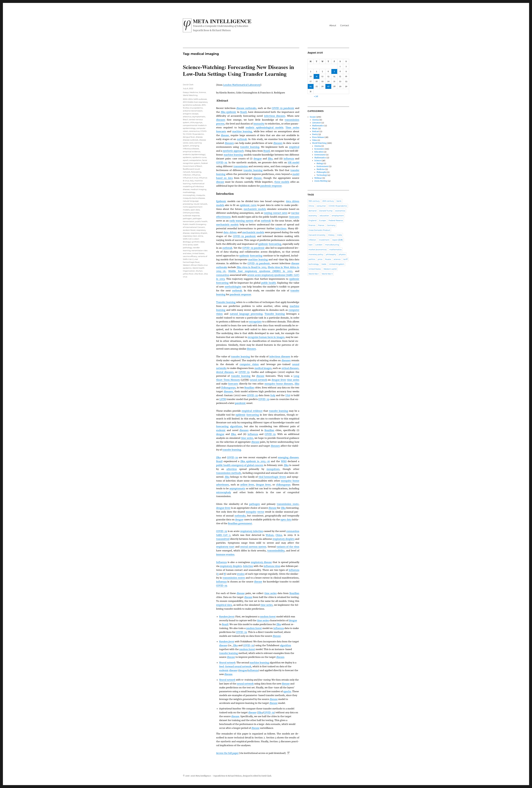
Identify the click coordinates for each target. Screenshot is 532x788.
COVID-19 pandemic (283, 108)
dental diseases (224, 372)
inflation (312, 240)
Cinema (315, 120)
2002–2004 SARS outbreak (195, 99)
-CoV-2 (223, 535)
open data (285, 519)
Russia (328, 259)
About (332, 25)
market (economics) (318, 249)
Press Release (318, 137)
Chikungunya (228, 387)
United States (198, 253)
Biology (320, 163)
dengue (258, 158)
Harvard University (317, 235)
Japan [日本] (337, 240)
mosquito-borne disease (194, 198)
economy (313, 215)
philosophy (331, 254)
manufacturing (332, 245)
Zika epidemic (228, 112)
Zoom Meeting (320, 181)
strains (241, 573)
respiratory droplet (198, 233)
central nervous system (253, 546)
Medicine (194, 92)
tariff (345, 259)
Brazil (243, 112)
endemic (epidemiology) (194, 154)
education (324, 215)
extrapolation (195, 160)
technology (314, 264)
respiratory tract (225, 546)
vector (260, 511)
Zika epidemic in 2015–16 (255, 461)
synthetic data (198, 242)
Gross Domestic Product (319, 230)
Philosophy (322, 172)
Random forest (226, 616)
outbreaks (240, 515)
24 (310, 86)
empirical (294, 147)
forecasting (275, 244)
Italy (272, 395)
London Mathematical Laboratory (241, 84)
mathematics (335, 249)
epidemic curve (248, 205)
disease (225, 135)
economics (340, 211)
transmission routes (234, 577)
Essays (186, 92)
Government (320, 155)
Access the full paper (227, 753)
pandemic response (271, 185)
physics (342, 254)
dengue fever (279, 379)
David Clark (188, 84)
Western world (330, 269)
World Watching (190, 95)
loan (311, 245)
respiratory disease (261, 562)
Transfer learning (226, 302)
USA (287, 395)
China (279, 535)
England (312, 220)
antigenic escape (190, 114)
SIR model (293, 162)
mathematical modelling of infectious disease (193, 186)
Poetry (315, 134)
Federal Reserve (336, 220)
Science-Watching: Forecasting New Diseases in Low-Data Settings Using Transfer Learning (238, 70)
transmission (240, 166)
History (331, 235)
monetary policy (316, 254)
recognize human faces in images (266, 337)
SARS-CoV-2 (188, 239)
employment (338, 215)
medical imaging (198, 189)
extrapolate (255, 321)
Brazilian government (240, 523)
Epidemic (221, 201)
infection (187, 175)
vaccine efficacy (190, 256)
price (320, 259)
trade (324, 264)
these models (281, 181)
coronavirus (222, 275)
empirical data (224, 605)
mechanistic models (255, 209)
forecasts (221, 131)
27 (328, 86)
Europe (322, 220)
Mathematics (318, 125)
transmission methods (228, 473)
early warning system (241, 220)
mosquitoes (273, 469)
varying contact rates (275, 213)
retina (200, 236)
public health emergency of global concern (239, 465)
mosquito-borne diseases (278, 383)
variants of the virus (288, 546)
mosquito (251, 511)
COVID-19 (221, 162)
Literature (316, 123)
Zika (270, 158)
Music (315, 128)
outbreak (242, 139)
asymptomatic (237, 488)
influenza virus (272, 566)
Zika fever (198, 274)
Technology (322, 175)
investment (324, 240)
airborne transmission (193, 111)
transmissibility (276, 550)
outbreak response (191, 215)
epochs (287, 691)
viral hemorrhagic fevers (272, 476)
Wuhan (270, 535)
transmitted (222, 539)
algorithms (236, 426)
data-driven (230, 232)
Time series (292, 127)
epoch (186, 160)
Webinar (318, 178)
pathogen (254, 504)
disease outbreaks (246, 108)
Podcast (315, 131)
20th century (328, 201)
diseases (220, 119)
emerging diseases (288, 457)
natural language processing (246, 313)
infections (280, 228)
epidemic (263, 244)
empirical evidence (252, 410)
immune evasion (225, 554)
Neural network (227, 662)
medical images (263, 368)
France (321, 225)
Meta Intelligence (222, 21)
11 (316, 76)
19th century (314, 201)
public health (268, 282)
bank (339, 201)
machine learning (242, 131)
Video (314, 140)
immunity (258, 123)
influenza (289, 158)
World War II (327, 274)
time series (293, 379)
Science (202, 92)
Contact (344, 25)
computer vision (249, 364)
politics (312, 259)
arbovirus (231, 469)
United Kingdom (336, 264)
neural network (258, 379)
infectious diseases (274, 115)
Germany (331, 225)
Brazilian (249, 387)
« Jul (316, 96)
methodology (189, 192)
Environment (322, 166)
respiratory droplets (284, 539)
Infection (248, 566)
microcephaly (223, 492)
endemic (221, 430)
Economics (319, 149)
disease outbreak (190, 140)
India (339, 235)
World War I (314, 274)
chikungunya (283, 484)
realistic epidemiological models (264, 127)
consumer (321, 206)
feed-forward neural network (235, 666)
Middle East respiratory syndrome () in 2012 (260, 271)
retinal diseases (290, 368)
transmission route (288, 504)
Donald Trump (325, 211)
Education (318, 152)
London (318, 245)
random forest (268, 616)
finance (312, 225)
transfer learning (249, 147)
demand (312, 211)
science (337, 259)
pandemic (240, 403)
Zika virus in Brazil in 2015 (251, 267)
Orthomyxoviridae (191, 213)
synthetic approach (233, 150)
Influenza (221, 562)
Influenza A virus (190, 178)
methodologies (233, 286)
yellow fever (247, 484)
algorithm (285, 645)
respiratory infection (251, 531)
